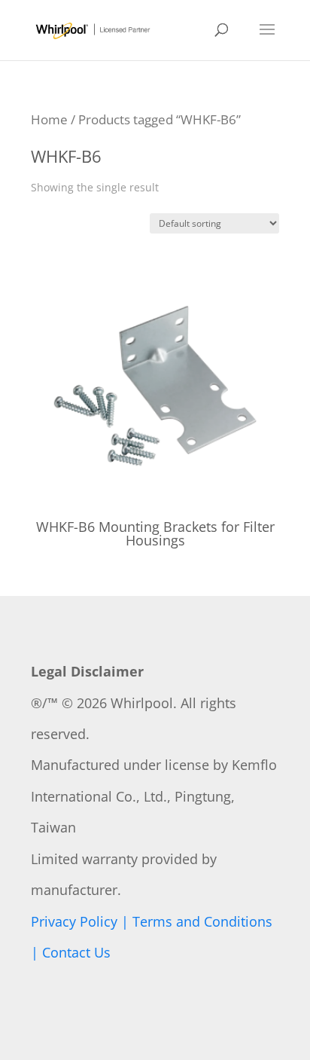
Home (49, 119)
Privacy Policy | (81, 921)
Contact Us (76, 952)
